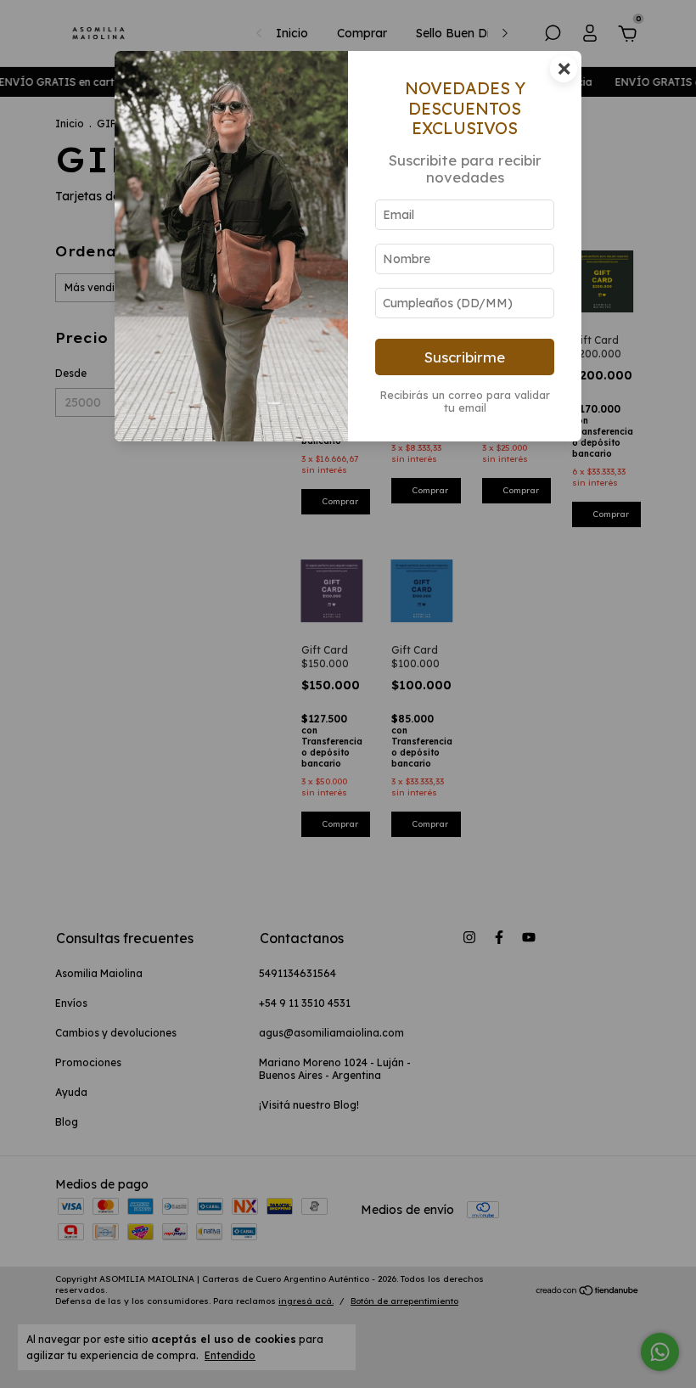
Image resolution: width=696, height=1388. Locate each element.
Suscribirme (464, 357)
